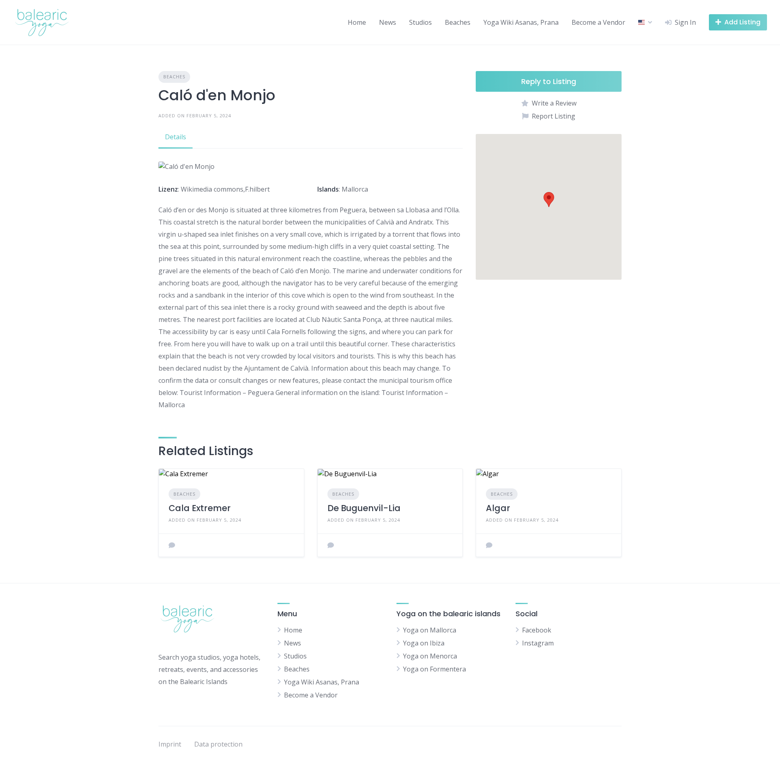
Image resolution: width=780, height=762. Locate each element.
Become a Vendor (598, 22)
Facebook (536, 630)
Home (357, 22)
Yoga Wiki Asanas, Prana (521, 22)
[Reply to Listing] (172, 545)
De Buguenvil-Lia (364, 508)
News (387, 22)
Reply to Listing (548, 81)
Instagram (538, 643)
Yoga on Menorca (430, 656)
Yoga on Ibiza (423, 643)
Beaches (457, 22)
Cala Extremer (200, 508)
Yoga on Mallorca (429, 630)
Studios (420, 22)
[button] (549, 199)
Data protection (218, 744)
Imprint (169, 744)
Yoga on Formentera (434, 669)
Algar (498, 508)
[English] (641, 22)
